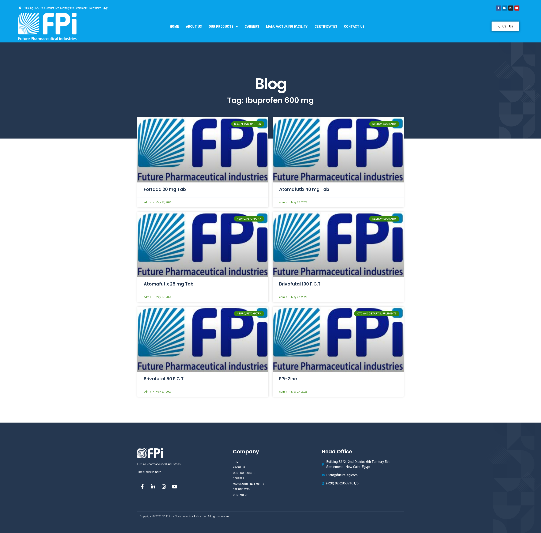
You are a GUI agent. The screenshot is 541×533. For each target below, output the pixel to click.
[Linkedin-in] (504, 8)
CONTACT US (354, 26)
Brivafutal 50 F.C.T (164, 379)
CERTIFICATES (326, 26)
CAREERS (252, 26)
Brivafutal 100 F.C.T (300, 284)
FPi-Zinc (288, 379)
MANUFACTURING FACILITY (287, 26)
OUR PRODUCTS (221, 26)
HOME (174, 26)
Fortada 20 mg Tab (165, 189)
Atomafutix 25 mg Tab (169, 284)
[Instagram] (510, 8)
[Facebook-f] (498, 8)
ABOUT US (194, 26)
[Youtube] (516, 8)
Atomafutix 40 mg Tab (304, 189)
